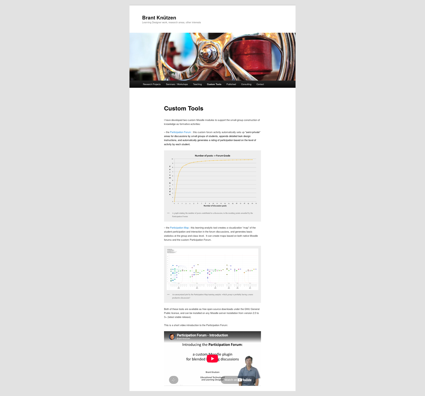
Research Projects (152, 84)
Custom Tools (214, 84)
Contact (260, 84)
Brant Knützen (159, 17)
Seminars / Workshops (177, 84)
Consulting (246, 84)
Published (231, 84)
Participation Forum (181, 132)
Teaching (197, 84)
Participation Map (179, 227)
